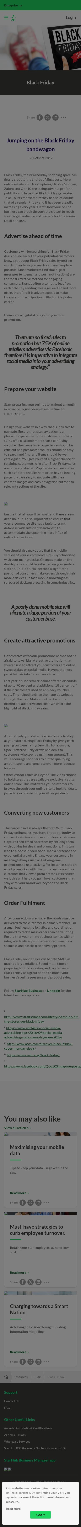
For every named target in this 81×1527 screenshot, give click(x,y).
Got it (40, 1515)
